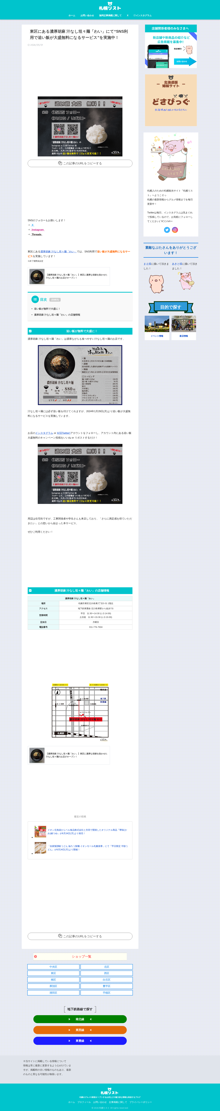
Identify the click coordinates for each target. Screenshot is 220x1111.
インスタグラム (144, 15)
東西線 (80, 1030)
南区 (53, 979)
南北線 (80, 1019)
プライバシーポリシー (140, 1102)
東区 (53, 973)
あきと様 (177, 263)
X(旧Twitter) (63, 433)
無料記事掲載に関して (110, 15)
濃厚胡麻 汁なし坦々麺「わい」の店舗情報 (57, 314)
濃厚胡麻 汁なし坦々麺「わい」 (58, 251)
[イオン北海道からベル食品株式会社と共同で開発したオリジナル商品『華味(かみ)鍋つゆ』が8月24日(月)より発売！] (82, 837)
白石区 (106, 979)
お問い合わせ (87, 15)
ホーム (72, 15)
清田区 (53, 992)
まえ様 (147, 263)
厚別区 (53, 986)
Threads (36, 234)
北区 (106, 966)
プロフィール (84, 1102)
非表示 (55, 299)
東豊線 (80, 1040)
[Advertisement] (80, 72)
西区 (106, 973)
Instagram (37, 229)
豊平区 (106, 986)
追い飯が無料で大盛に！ (47, 308)
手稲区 (106, 992)
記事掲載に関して (118, 1102)
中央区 (53, 966)
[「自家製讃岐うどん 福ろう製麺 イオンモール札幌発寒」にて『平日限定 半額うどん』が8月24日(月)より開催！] (82, 853)
